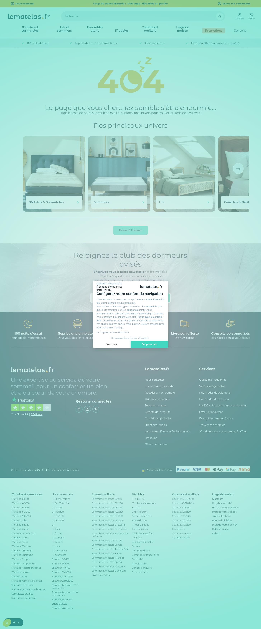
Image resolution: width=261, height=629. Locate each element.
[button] (7, 623)
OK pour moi (149, 344)
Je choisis (111, 344)
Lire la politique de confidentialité (113, 332)
